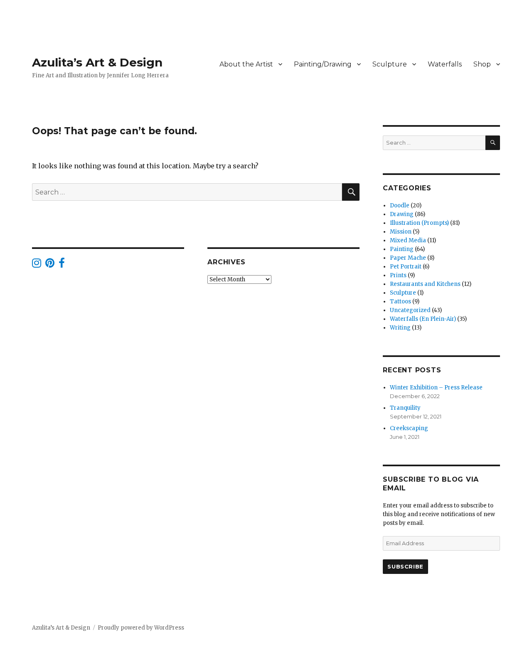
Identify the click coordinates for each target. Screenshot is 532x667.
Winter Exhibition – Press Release (436, 387)
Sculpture (389, 64)
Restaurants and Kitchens (425, 284)
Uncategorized (410, 310)
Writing (400, 327)
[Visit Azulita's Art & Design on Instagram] (36, 264)
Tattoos (400, 301)
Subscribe (405, 566)
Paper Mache (408, 257)
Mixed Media (408, 240)
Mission (400, 231)
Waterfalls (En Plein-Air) (423, 318)
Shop (482, 64)
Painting (402, 249)
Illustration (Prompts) (419, 222)
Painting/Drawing (323, 64)
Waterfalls (445, 64)
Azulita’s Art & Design (97, 62)
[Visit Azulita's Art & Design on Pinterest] (49, 264)
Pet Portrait (405, 266)
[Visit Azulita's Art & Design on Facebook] (62, 264)
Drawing (402, 214)
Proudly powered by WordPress (141, 627)
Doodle (399, 205)
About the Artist (246, 64)
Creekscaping (409, 428)
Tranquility (405, 407)
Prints (398, 275)
